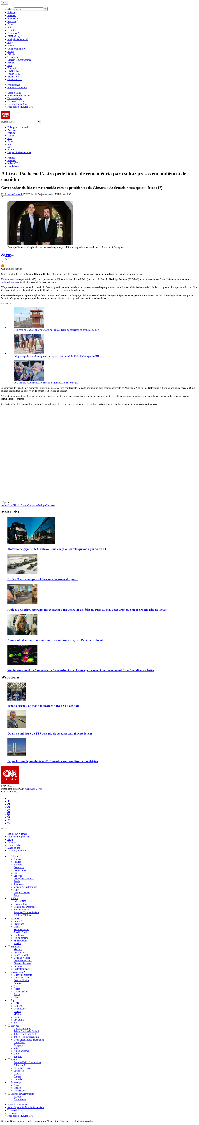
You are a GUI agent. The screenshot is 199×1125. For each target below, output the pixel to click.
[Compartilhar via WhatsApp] (10, 256)
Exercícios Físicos (22, 1068)
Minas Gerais (20, 940)
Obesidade (19, 1079)
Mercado (18, 949)
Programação (13, 84)
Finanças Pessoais (22, 963)
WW (9, 138)
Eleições (11, 15)
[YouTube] (8, 807)
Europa (17, 983)
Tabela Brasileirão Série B (26, 1034)
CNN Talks (13, 71)
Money (10, 135)
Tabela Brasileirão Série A (26, 1031)
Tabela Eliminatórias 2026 (26, 1037)
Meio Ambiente (21, 929)
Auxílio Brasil (21, 932)
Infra (9, 27)
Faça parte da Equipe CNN (20, 106)
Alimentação (20, 1065)
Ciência (11, 54)
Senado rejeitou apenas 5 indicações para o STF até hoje (43, 705)
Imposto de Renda (23, 960)
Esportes (11, 30)
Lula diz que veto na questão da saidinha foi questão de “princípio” (46, 382)
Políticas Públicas (22, 915)
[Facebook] (8, 804)
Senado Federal (21, 909)
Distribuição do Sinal (17, 104)
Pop (9, 42)
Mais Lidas (10, 512)
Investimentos (20, 952)
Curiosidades (20, 1090)
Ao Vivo (18, 859)
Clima (17, 926)
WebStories (10, 677)
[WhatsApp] (8, 823)
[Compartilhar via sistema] (2, 262)
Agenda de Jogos (22, 1028)
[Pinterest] (8, 817)
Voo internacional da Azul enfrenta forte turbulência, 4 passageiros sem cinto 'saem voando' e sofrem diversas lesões (80, 670)
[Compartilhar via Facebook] (2, 256)
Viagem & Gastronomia (19, 60)
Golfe (16, 1053)
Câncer (17, 1073)
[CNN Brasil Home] (18, 118)
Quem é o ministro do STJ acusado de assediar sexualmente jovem (49, 733)
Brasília (17, 943)
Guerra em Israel (22, 977)
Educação (12, 68)
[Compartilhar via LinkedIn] (7, 256)
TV (15, 1022)
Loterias (18, 966)
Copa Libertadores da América (29, 1039)
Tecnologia (12, 57)
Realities (18, 1017)
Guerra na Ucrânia (23, 974)
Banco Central (21, 955)
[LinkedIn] (8, 814)
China (17, 997)
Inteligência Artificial (17, 39)
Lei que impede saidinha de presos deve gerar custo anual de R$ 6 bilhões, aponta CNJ (56, 356)
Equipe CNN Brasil (17, 87)
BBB (16, 1003)
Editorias (15, 856)
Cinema (17, 1011)
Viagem (17, 1096)
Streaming (19, 1019)
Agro (10, 24)
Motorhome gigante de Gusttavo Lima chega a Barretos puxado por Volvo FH (57, 549)
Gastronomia (20, 1099)
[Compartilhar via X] (5, 256)
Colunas (11, 842)
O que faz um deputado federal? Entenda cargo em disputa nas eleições (52, 761)
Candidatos (13, 166)
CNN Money (14, 36)
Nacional (11, 21)
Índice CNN (13, 163)
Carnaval (18, 1006)
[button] (99, 222)
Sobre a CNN (14, 92)
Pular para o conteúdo (18, 127)
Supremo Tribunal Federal (26, 912)
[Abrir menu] (4, 3)
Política (11, 12)
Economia (12, 33)
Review (11, 62)
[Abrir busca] (45, 9)
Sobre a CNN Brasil (17, 1104)
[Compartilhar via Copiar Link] (12, 256)
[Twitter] (8, 801)
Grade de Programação (18, 836)
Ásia (16, 986)
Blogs (10, 839)
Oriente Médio (21, 991)
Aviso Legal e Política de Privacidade (25, 1107)
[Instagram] (8, 811)
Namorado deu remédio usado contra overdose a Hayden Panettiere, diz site (55, 640)
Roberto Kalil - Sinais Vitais (27, 1062)
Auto (9, 65)
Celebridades (20, 1008)
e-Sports (18, 1056)
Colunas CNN (14, 79)
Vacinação (19, 1070)
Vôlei (16, 1048)
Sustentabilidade (22, 969)
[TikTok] (8, 820)
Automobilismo (21, 1051)
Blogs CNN (13, 76)
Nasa (16, 1085)
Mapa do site (13, 847)
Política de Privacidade (18, 95)
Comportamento (15, 48)
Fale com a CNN (15, 101)
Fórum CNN (13, 74)
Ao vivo (11, 130)
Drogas (17, 1076)
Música (17, 1014)
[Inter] (9, 798)
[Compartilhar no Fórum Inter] (2, 266)
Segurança (19, 924)
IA (8, 146)
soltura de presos (9, 282)
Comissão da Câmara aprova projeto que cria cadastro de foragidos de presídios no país (56, 330)
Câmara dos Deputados (25, 906)
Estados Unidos (21, 980)
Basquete (18, 1045)
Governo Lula (21, 904)
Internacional (13, 18)
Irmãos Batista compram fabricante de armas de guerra (42, 579)
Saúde (10, 51)
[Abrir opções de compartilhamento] (6, 259)
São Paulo (19, 935)
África (17, 988)
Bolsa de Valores (22, 957)
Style (9, 45)
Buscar (10, 9)
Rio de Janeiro (21, 938)
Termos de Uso (14, 98)
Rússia (17, 994)
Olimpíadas (19, 1042)
